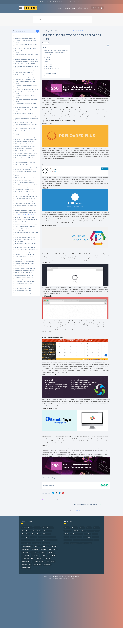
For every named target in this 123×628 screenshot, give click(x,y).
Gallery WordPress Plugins (49, 478)
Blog (73, 8)
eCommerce (68, 530)
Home (43, 31)
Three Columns (50, 561)
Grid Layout (44, 546)
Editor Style (25, 537)
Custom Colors (25, 530)
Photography (43, 552)
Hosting (68, 576)
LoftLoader (48, 59)
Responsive (35, 555)
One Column (25, 552)
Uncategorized (74, 543)
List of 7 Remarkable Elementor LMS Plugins (86, 504)
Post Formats (25, 555)
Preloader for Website (50, 73)
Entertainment (51, 537)
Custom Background (48, 527)
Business (74, 527)
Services (73, 576)
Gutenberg (53, 546)
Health (66, 533)
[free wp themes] (76, 96)
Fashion (90, 530)
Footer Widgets (25, 543)
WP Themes (58, 8)
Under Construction (86, 543)
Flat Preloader (48, 64)
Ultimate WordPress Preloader (52, 68)
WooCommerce (26, 567)
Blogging (67, 527)
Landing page (25, 549)
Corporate (96, 527)
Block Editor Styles (26, 527)
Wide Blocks (47, 564)
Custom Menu (25, 533)
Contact (77, 576)
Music (66, 537)
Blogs (47, 31)
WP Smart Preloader (50, 61)
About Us (46, 576)
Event (83, 530)
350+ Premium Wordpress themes (60, 1)
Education (33, 537)
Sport (96, 540)
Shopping (39, 558)
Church (89, 527)
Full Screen (46, 543)
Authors (79, 8)
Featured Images (41, 540)
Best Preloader (48, 66)
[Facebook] (93, 8)
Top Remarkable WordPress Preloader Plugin (54, 52)
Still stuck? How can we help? (51, 499)
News (79, 537)
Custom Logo (47, 530)
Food (97, 530)
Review (43, 555)
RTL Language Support (27, 558)
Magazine (87, 533)
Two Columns (37, 564)
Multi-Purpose (52, 549)
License (64, 576)
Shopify (67, 8)
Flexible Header (52, 540)
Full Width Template (27, 546)
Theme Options (26, 561)
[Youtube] (101, 8)
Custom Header (37, 530)
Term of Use (51, 576)
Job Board (73, 533)
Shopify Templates (87, 540)
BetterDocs (78, 510)
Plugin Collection (55, 31)
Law (81, 533)
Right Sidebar (51, 555)
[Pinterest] (98, 8)
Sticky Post (47, 558)
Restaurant (76, 540)
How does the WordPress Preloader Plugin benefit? (56, 50)
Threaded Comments (38, 561)
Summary (46, 75)
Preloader (47, 57)
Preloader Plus (49, 54)
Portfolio (51, 552)
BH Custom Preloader (50, 71)
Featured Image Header (28, 540)
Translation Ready (26, 564)
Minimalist (43, 549)
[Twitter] (96, 8)
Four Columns (36, 543)
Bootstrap (37, 527)
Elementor (41, 537)
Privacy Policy (58, 576)
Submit (86, 8)
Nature (72, 537)
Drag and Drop (36, 533)
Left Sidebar (35, 549)
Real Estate (67, 540)
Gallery (36, 546)
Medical (95, 533)
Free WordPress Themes (52, 456)
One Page (34, 552)
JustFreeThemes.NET (59, 578)
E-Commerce (46, 533)
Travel (66, 543)
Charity (82, 527)
